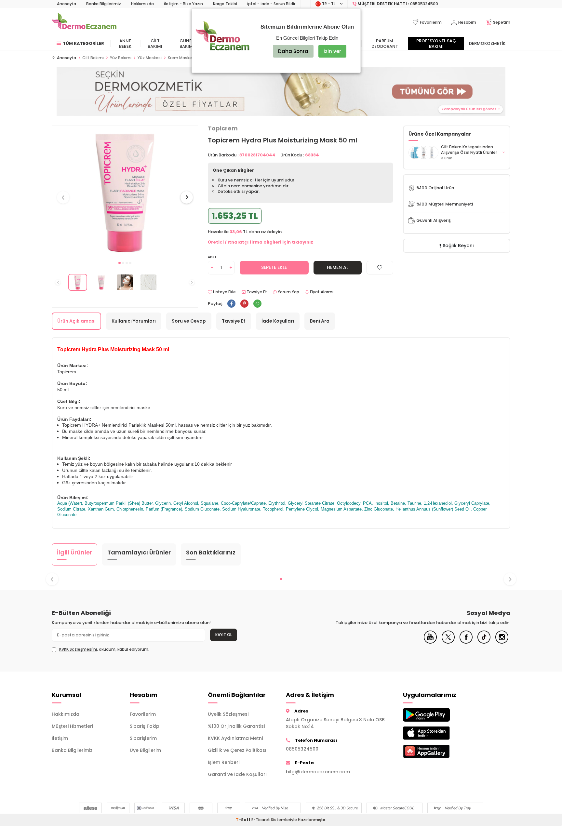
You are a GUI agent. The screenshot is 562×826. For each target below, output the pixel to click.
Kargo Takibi (225, 4)
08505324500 (302, 749)
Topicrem (223, 128)
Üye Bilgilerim (145, 750)
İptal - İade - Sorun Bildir (271, 4)
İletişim (60, 738)
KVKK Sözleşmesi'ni (78, 649)
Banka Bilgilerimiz (103, 4)
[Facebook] (466, 642)
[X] (448, 642)
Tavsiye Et (256, 292)
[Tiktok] (483, 642)
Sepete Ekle (274, 267)
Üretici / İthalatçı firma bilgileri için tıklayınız (260, 242)
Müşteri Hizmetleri (72, 726)
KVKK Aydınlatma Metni (235, 738)
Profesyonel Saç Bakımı (436, 43)
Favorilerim (143, 714)
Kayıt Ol (223, 634)
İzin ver (332, 51)
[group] (125, 191)
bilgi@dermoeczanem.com (318, 771)
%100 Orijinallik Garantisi (236, 726)
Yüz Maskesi (150, 57)
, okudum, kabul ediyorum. (104, 649)
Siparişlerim (143, 738)
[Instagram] (501, 642)
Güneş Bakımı (187, 43)
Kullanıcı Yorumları (134, 321)
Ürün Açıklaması (76, 321)
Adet (212, 257)
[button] (281, 91)
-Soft (243, 819)
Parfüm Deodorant (384, 43)
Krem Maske (180, 57)
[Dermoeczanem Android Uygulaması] (437, 715)
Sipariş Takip (144, 726)
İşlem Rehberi (223, 762)
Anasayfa (66, 4)
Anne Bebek (125, 43)
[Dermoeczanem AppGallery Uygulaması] (437, 751)
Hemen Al (337, 267)
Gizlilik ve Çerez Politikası (237, 750)
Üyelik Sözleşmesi (228, 714)
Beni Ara (319, 321)
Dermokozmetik (487, 43)
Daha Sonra (293, 51)
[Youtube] (430, 642)
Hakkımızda (142, 4)
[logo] (84, 22)
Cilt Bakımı (155, 43)
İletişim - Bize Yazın (183, 4)
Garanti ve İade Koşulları (237, 774)
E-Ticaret (260, 819)
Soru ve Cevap (189, 321)
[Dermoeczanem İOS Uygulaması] (437, 733)
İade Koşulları (277, 321)
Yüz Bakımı (120, 57)
